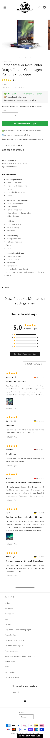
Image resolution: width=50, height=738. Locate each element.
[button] (4, 7)
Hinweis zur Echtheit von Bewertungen (25, 587)
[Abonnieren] (36, 692)
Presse (7, 667)
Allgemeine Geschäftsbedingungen (18, 630)
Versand (10, 88)
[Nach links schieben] (19, 57)
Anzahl (4, 111)
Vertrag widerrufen (12, 677)
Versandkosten (10, 635)
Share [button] (6, 287)
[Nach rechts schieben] (30, 57)
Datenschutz (9, 614)
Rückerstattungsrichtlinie (14, 640)
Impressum (9, 608)
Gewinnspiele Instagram (14, 646)
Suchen (7, 603)
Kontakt (8, 624)
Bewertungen (10, 661)
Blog (6, 619)
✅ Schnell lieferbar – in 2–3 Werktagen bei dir (23, 94)
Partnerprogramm (11, 651)
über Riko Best (10, 672)
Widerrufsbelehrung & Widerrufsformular (20, 656)
